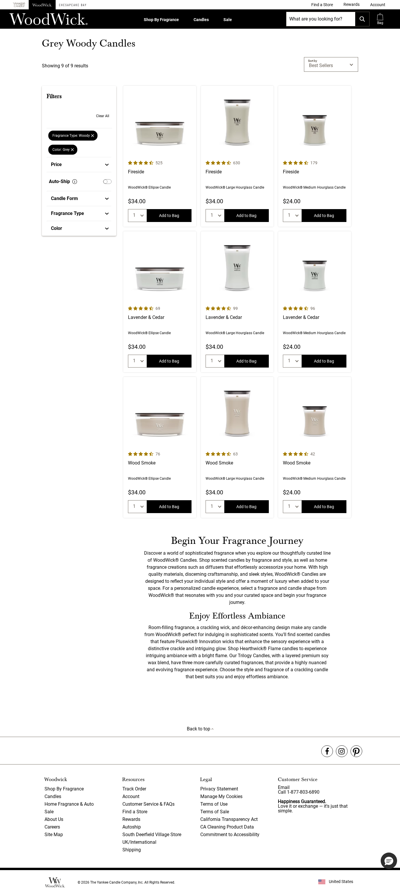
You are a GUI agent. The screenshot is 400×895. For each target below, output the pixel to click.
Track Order (134, 789)
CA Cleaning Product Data (227, 827)
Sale (227, 19)
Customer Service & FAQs (148, 804)
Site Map (54, 834)
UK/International (139, 842)
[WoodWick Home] (42, 4)
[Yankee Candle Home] (19, 4)
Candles (201, 19)
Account (130, 796)
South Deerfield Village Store (151, 834)
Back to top (199, 729)
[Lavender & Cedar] (159, 301)
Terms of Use (214, 804)
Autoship (131, 827)
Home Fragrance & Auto (69, 804)
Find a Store (134, 811)
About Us (54, 819)
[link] (322, 4)
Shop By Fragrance (161, 19)
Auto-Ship (59, 181)
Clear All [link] (102, 116)
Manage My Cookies (221, 796)
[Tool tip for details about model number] (74, 181)
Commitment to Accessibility (229, 834)
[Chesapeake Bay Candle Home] (72, 4)
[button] (378, 4)
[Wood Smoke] (159, 447)
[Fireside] (159, 156)
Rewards (131, 819)
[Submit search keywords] (362, 19)
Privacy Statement (219, 789)
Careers (52, 827)
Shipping (131, 850)
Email (284, 787)
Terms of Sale (214, 811)
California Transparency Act (229, 819)
